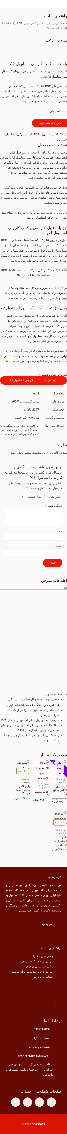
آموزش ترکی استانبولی (48, 23)
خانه (65, 23)
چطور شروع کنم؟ (43, 956)
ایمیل (58, 545)
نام (59, 530)
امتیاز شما (54, 497)
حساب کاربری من (43, 976)
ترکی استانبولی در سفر (39, 966)
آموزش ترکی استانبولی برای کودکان (32, 971)
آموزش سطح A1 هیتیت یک (37, 961)
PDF (19, 23)
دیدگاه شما (53, 506)
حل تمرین (29, 23)
